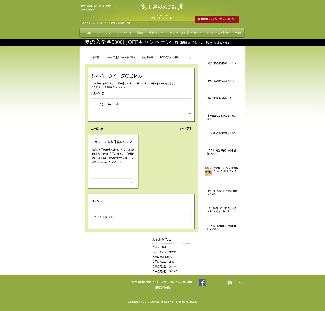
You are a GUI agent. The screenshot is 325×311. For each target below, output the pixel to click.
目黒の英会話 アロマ (164, 266)
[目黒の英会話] (202, 282)
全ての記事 (93, 57)
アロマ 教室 (159, 247)
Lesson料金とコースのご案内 (120, 57)
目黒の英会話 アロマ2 (165, 271)
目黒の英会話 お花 (163, 261)
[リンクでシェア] (117, 104)
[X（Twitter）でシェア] (101, 104)
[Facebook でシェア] (92, 104)
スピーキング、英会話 (164, 252)
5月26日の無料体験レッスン (112, 141)
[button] (190, 57)
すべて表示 (186, 128)
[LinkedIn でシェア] (109, 104)
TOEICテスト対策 (169, 57)
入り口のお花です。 (163, 257)
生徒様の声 (147, 57)
